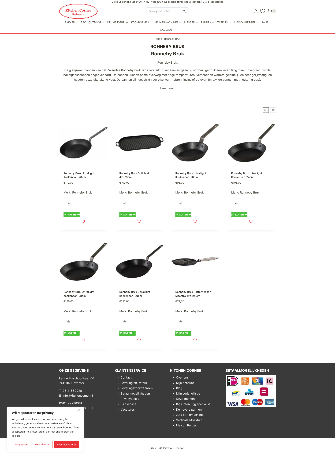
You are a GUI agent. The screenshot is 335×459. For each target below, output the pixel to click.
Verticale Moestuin (189, 420)
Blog (179, 388)
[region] (45, 429)
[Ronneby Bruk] (69, 203)
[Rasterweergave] (266, 110)
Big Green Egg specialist (193, 404)
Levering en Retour (134, 383)
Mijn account (185, 383)
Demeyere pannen (189, 409)
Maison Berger (186, 425)
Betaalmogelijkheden (135, 393)
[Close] (80, 410)
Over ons (182, 377)
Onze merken (185, 399)
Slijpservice (128, 404)
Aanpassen (21, 444)
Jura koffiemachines (190, 415)
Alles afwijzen (42, 444)
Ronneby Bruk (82, 192)
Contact (126, 377)
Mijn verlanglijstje (188, 393)
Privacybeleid (130, 399)
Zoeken (185, 11)
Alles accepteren (66, 444)
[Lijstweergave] (273, 110)
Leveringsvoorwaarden (137, 388)
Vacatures (128, 409)
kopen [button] (72, 214)
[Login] (256, 11)
